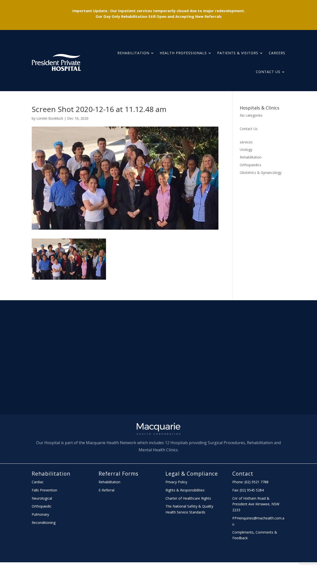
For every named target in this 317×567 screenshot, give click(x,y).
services (246, 142)
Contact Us (268, 71)
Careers (277, 53)
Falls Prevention (44, 490)
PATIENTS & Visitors (237, 53)
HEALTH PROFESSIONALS (183, 53)
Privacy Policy (176, 482)
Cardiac (38, 482)
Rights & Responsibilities (185, 490)
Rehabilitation (133, 53)
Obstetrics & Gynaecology (261, 172)
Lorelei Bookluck (49, 118)
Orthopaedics (250, 164)
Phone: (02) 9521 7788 (250, 482)
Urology (246, 149)
